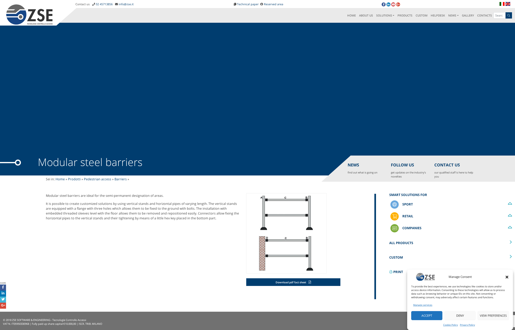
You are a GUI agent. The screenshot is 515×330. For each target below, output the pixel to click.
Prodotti (74, 179)
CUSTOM (421, 15)
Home (60, 179)
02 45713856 (104, 4)
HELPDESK (438, 15)
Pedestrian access (97, 179)
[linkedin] (388, 4)
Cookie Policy (450, 325)
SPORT (407, 204)
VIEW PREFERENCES (493, 316)
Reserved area (273, 4)
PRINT (397, 272)
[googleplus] (398, 4)
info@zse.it (126, 4)
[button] (507, 277)
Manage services (422, 305)
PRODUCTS (405, 15)
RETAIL (407, 216)
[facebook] (384, 4)
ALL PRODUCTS (401, 243)
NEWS (452, 15)
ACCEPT (426, 316)
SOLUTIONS (384, 15)
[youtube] (393, 4)
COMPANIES (411, 228)
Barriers (120, 179)
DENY (460, 316)
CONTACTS (484, 15)
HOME (351, 15)
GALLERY (468, 15)
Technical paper (248, 4)
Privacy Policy (467, 325)
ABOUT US (366, 15)
